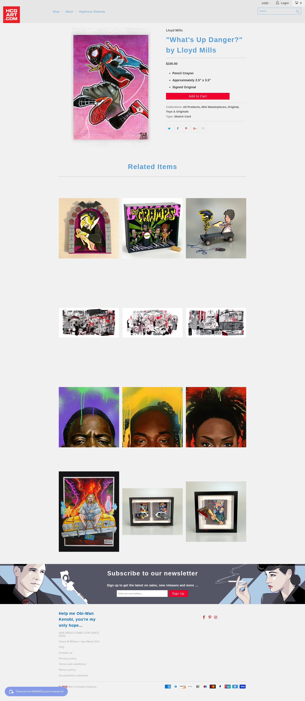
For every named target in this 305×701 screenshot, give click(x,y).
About (69, 11)
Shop (56, 11)
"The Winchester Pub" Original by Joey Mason (216, 322)
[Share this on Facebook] (177, 128)
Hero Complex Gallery (82, 686)
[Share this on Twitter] (169, 128)
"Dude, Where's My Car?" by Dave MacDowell (89, 511)
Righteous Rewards (92, 11)
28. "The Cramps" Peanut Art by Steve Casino (152, 228)
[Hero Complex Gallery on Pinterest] (210, 617)
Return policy (67, 669)
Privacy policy (68, 658)
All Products (191, 107)
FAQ (61, 647)
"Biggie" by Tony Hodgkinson (89, 417)
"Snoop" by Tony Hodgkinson (152, 417)
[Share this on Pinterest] (186, 128)
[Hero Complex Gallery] (26, 14)
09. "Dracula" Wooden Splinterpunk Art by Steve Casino (89, 228)
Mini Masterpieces (213, 107)
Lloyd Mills (174, 30)
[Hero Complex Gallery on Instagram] (215, 617)
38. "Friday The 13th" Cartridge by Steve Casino (216, 511)
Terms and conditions (72, 664)
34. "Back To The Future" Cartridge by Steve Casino (152, 511)
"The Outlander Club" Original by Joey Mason (152, 322)
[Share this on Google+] (194, 128)
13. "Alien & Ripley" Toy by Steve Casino (216, 228)
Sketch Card (182, 116)
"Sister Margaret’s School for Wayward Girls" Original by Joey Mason (89, 322)
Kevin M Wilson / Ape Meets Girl (79, 641)
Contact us (65, 652)
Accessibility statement (73, 675)
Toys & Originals (177, 111)
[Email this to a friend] (203, 128)
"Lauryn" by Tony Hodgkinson (216, 417)
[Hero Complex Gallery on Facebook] (204, 617)
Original (233, 107)
